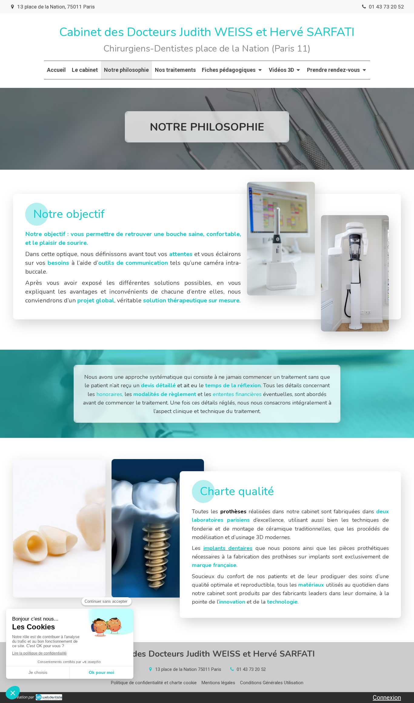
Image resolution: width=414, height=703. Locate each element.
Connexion (387, 697)
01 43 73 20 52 (251, 669)
